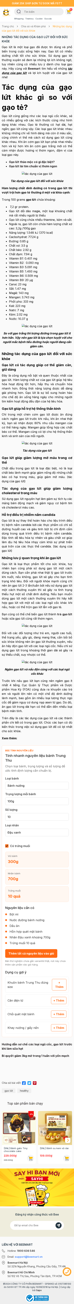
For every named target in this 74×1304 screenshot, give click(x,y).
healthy (24, 1090)
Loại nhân (12, 825)
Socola (48, 18)
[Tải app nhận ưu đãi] (37, 1187)
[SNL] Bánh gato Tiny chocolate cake (15, 1150)
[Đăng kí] (58, 1225)
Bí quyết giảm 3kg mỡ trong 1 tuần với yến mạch (35, 1056)
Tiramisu (29, 18)
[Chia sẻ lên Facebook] (24, 1082)
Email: (25, 1256)
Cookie (39, 18)
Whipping (19, 18)
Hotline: (21, 1250)
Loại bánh (12, 778)
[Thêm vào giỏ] (30, 1158)
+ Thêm (59, 985)
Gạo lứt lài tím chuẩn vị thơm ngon (33, 166)
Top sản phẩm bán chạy (25, 1103)
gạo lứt (8, 1090)
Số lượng (11, 809)
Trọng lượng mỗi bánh (20, 794)
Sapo (39, 1290)
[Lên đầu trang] (67, 1299)
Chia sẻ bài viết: (11, 1082)
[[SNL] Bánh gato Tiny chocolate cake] (19, 1128)
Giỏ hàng (70, 9)
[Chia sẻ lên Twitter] (29, 1082)
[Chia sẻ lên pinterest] (34, 1082)
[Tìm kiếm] (19, 11)
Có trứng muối (20, 846)
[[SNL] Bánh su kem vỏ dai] (55, 1128)
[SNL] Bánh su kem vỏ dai (54, 1148)
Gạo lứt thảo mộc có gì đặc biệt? (32, 162)
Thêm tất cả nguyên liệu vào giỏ (31, 953)
